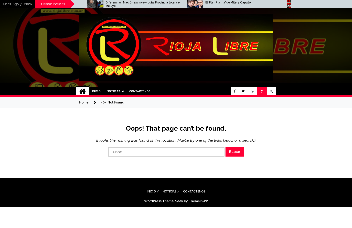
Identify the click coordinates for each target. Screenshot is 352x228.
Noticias (113, 91)
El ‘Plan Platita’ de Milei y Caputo (216, 2)
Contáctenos (139, 91)
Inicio (96, 91)
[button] (252, 91)
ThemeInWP (198, 201)
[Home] (82, 91)
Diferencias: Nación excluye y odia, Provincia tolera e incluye (130, 4)
